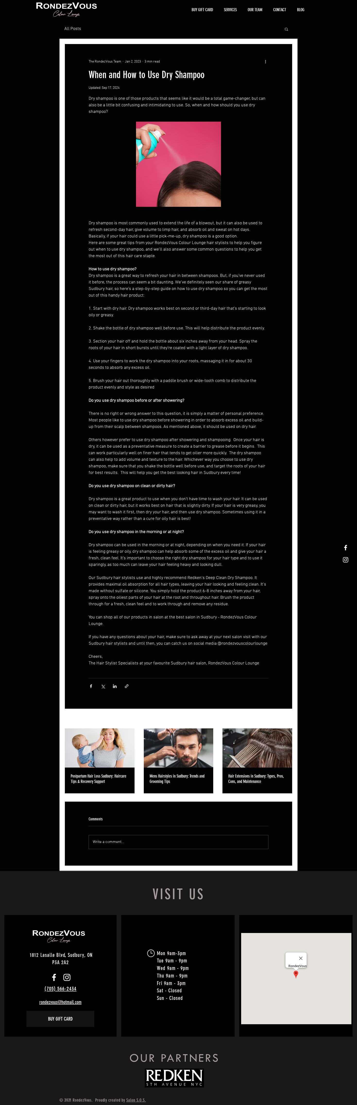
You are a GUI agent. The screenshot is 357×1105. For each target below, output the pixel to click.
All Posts (72, 28)
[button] (286, 29)
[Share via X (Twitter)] (103, 686)
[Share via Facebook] (91, 686)
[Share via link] (126, 686)
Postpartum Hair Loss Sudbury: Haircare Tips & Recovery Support (98, 778)
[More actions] (265, 61)
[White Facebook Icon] (345, 547)
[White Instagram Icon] (345, 559)
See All (288, 719)
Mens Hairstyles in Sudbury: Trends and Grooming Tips (177, 778)
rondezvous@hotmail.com (60, 1002)
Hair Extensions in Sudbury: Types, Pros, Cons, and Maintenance (256, 778)
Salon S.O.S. (136, 1100)
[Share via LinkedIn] (114, 686)
